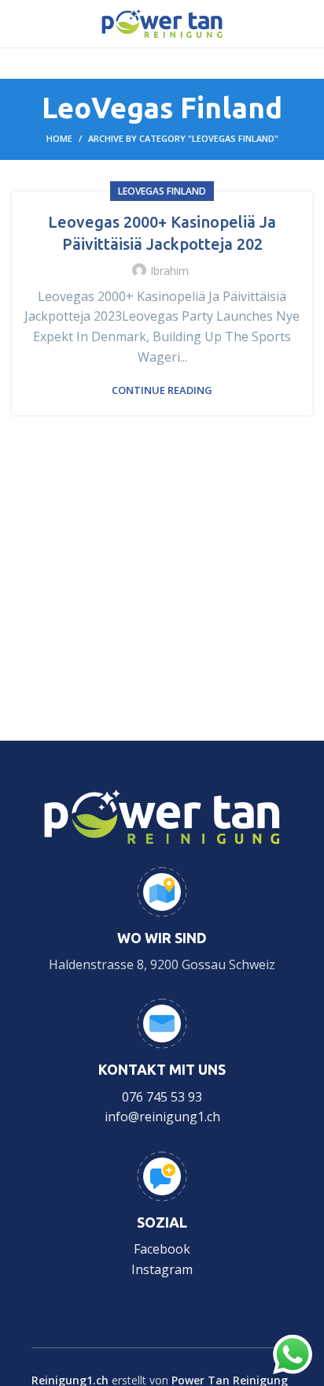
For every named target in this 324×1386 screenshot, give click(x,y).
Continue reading (162, 390)
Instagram (162, 1269)
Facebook (162, 1249)
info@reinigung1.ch (162, 1116)
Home (59, 138)
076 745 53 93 (162, 1096)
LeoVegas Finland (162, 191)
